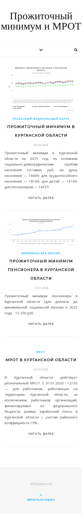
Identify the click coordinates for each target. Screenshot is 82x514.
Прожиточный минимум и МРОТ (41, 21)
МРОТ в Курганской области (41, 360)
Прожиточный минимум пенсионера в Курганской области (41, 270)
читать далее (41, 198)
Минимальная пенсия (41, 253)
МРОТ (41, 352)
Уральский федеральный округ (41, 119)
